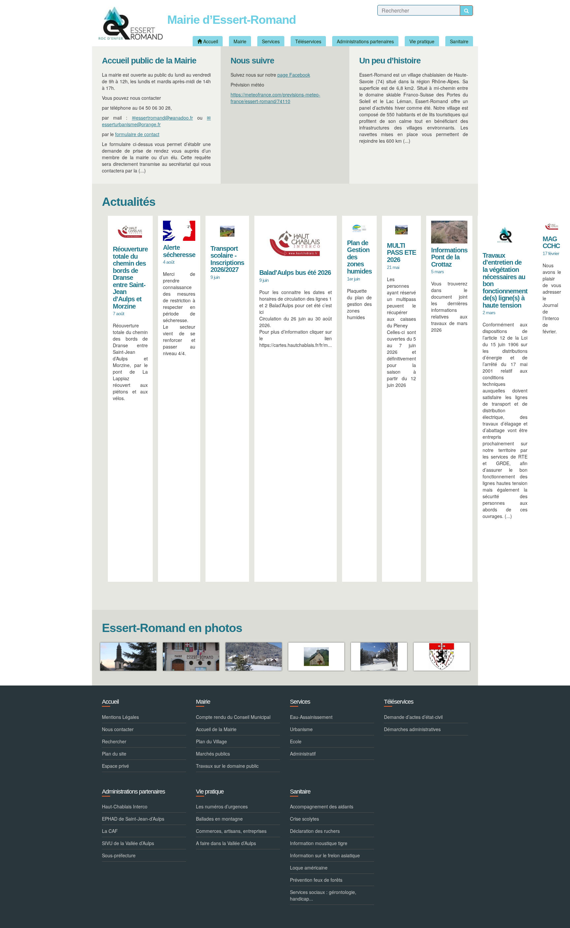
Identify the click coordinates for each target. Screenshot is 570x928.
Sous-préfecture (119, 855)
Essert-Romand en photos (172, 628)
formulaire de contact (137, 134)
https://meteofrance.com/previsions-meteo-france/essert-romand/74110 (275, 97)
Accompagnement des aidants (321, 806)
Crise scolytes (304, 818)
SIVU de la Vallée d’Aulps (128, 843)
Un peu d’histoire (390, 60)
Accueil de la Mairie (216, 729)
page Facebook (293, 74)
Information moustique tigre (318, 843)
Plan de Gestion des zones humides (359, 257)
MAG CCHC (551, 242)
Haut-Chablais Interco (124, 806)
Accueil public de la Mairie (149, 60)
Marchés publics (213, 753)
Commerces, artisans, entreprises (231, 831)
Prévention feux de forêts (316, 879)
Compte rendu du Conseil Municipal (233, 717)
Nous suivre (252, 60)
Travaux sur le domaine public (227, 765)
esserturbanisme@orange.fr (131, 124)
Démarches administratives (412, 729)
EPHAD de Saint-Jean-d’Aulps (133, 818)
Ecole (295, 741)
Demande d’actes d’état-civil (413, 717)
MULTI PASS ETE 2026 (401, 252)
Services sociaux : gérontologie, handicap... (323, 895)
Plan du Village (211, 741)
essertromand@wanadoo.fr (164, 117)
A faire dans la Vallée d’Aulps (226, 843)
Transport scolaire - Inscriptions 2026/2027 (227, 259)
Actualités (128, 201)
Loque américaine (309, 867)
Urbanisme (301, 729)
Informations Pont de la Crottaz (449, 257)
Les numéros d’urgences (222, 806)
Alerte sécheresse (179, 251)
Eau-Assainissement (311, 717)
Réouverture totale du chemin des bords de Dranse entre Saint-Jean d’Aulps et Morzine (130, 277)
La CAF (110, 831)
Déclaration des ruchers (315, 831)
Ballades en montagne (219, 818)
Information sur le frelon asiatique (325, 855)
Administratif (303, 753)
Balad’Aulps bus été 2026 (295, 272)
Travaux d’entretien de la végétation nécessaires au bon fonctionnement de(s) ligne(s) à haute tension (505, 280)
